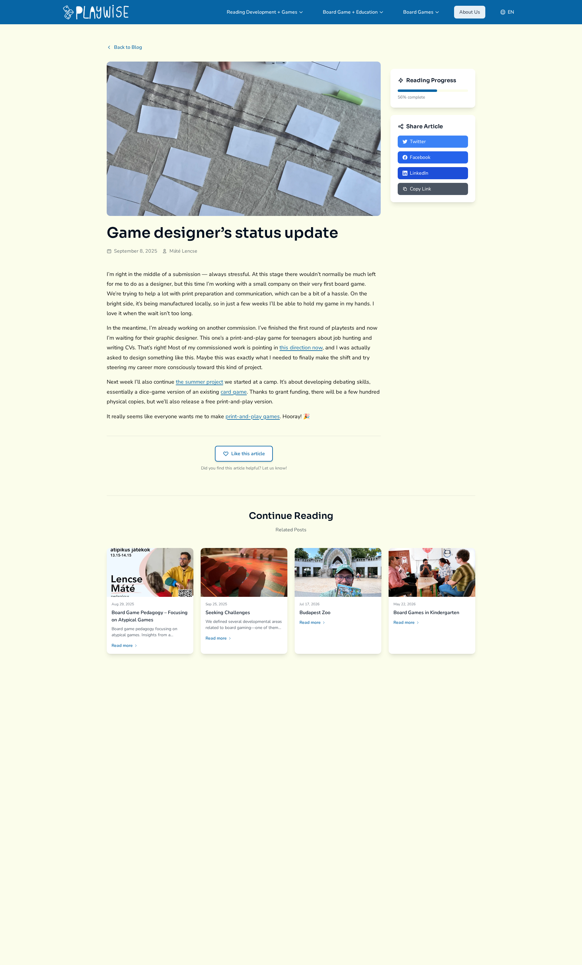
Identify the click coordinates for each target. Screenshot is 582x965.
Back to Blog (128, 47)
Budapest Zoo (314, 612)
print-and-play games (253, 416)
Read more (122, 645)
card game (234, 391)
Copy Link (420, 189)
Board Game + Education (350, 12)
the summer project (199, 381)
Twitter (418, 141)
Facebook (420, 157)
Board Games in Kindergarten (426, 612)
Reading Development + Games (262, 12)
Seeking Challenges (228, 612)
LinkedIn (419, 173)
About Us (469, 12)
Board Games (418, 12)
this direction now (301, 347)
